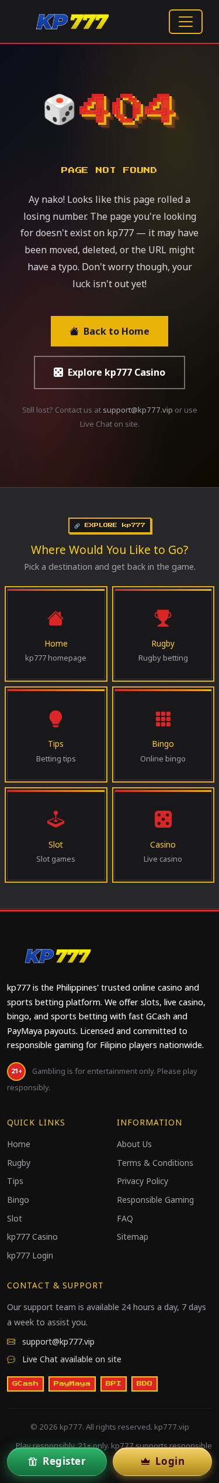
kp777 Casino (32, 1236)
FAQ (125, 1218)
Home (18, 1143)
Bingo (18, 1199)
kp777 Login (30, 1255)
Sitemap (132, 1236)
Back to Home (117, 331)
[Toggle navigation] (186, 21)
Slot (14, 1218)
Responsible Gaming (155, 1199)
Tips (15, 1180)
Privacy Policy (142, 1180)
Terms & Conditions (155, 1162)
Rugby (18, 1162)
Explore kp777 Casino (116, 372)
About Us (134, 1143)
